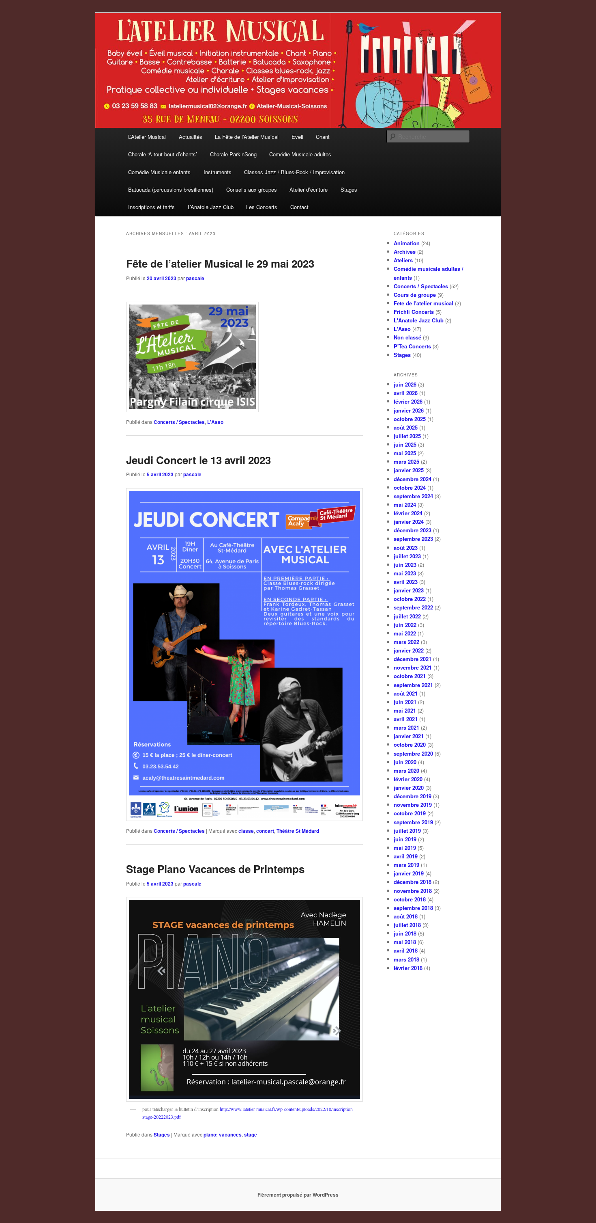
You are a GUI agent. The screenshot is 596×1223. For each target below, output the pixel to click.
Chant (323, 136)
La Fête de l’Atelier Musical (247, 136)
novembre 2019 (413, 804)
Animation (407, 243)
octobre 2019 (410, 813)
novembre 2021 (413, 667)
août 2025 (406, 427)
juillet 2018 (407, 925)
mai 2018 (405, 942)
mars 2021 (406, 727)
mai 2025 (405, 453)
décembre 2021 (412, 659)
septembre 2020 (413, 753)
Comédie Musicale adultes (300, 154)
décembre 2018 (412, 882)
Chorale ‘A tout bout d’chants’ (162, 154)
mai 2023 (405, 573)
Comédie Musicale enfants (159, 172)
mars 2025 (406, 461)
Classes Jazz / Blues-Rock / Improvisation (294, 172)
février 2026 (408, 401)
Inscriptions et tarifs (151, 207)
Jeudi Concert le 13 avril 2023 (198, 459)
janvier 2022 (409, 650)
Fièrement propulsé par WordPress (298, 1194)
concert (265, 830)
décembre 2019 (412, 796)
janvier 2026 (409, 410)
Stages (349, 189)
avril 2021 (406, 719)
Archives (405, 251)
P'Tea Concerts (412, 346)
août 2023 (406, 547)
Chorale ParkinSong (233, 154)
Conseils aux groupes (251, 189)
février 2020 (408, 779)
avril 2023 (406, 582)
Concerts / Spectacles (179, 422)
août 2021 (406, 693)
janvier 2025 (409, 470)
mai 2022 (405, 633)
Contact (299, 207)
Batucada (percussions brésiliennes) (170, 189)
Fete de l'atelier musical (423, 303)
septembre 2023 (413, 538)
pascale (195, 278)
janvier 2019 (409, 873)
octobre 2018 (410, 899)
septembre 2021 (413, 685)
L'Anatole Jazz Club (419, 320)
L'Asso (215, 422)
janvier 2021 (409, 736)
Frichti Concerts (414, 311)
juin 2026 (405, 384)
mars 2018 (406, 959)
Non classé (407, 337)
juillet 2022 (407, 616)
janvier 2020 (409, 787)
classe (246, 830)
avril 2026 (406, 393)
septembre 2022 (413, 607)
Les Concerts (261, 207)
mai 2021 (405, 710)
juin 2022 (405, 625)
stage (250, 1134)
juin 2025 (405, 444)
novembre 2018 (413, 891)
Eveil (297, 136)
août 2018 (406, 916)
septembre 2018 (413, 908)
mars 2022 (406, 642)
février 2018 (408, 968)
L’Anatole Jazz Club (211, 207)
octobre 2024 (410, 487)
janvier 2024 (409, 521)
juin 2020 (405, 762)
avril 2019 (406, 856)
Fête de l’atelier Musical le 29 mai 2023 (220, 263)
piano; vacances (223, 1134)
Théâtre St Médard (298, 830)
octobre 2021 (410, 676)
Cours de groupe (415, 294)
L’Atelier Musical (147, 136)
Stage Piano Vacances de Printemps (215, 868)
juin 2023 (405, 564)
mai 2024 (405, 504)
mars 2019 (406, 865)
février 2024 (408, 513)
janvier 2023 (409, 590)
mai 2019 (405, 847)
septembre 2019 (413, 822)
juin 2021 (405, 702)
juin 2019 (405, 839)
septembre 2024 (413, 496)
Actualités (190, 136)
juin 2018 (405, 933)
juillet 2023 (407, 556)
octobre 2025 (410, 419)
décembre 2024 (412, 479)
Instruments (218, 172)
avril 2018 (406, 950)
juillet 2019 (407, 830)
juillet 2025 (407, 436)
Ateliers (403, 260)
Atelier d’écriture (308, 189)
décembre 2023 (412, 530)
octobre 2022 (410, 599)
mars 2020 (406, 770)
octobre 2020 (410, 744)
